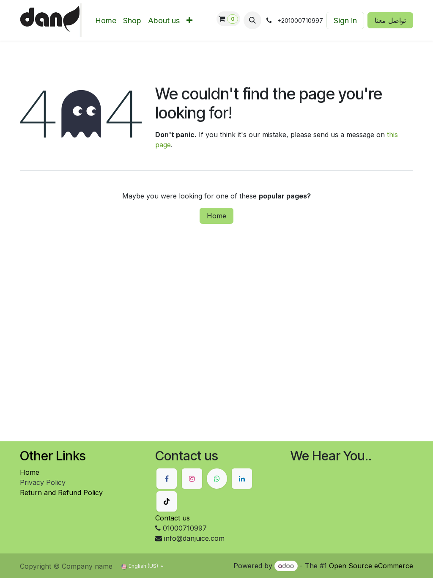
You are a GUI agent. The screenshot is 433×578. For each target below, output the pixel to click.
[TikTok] (166, 501)
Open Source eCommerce (371, 565)
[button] (252, 20)
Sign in (345, 20)
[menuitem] (106, 20)
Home (216, 216)
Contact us (172, 518)
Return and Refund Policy (61, 492)
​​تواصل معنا (390, 20)
